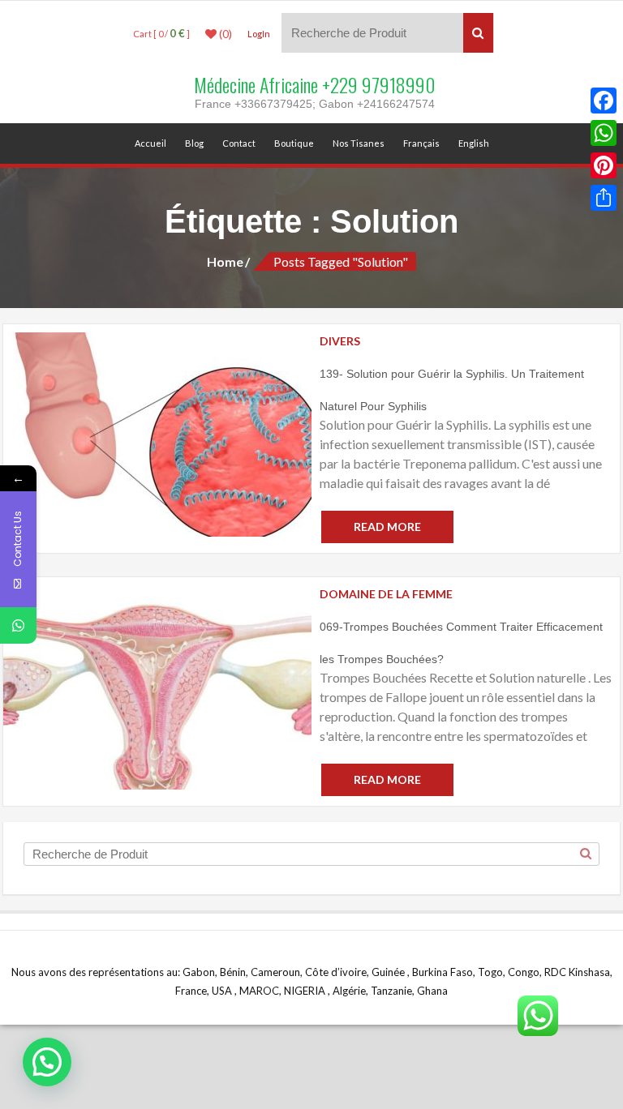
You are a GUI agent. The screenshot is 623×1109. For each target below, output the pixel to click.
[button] (47, 1062)
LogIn (258, 33)
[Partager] (603, 198)
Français (421, 143)
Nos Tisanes (359, 143)
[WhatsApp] (603, 133)
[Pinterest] (603, 165)
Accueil (150, 143)
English (473, 143)
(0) (224, 34)
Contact (239, 143)
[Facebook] (603, 100)
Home (225, 261)
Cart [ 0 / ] (161, 33)
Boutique (294, 143)
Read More (387, 526)
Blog (194, 143)
